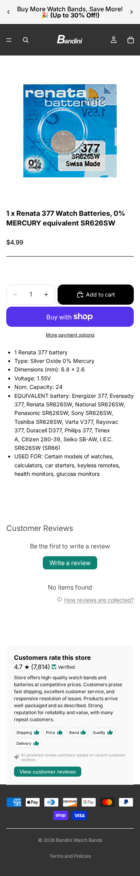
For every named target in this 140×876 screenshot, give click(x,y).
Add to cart (100, 294)
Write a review (70, 563)
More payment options (70, 335)
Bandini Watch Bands (79, 840)
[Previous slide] (8, 12)
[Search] (25, 40)
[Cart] (130, 40)
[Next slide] (131, 12)
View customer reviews (47, 771)
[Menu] (9, 40)
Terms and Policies (70, 856)
